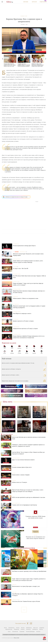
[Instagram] (31, 623)
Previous (2, 61)
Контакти (38, 631)
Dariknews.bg (29, 627)
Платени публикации (30, 631)
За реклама (22, 631)
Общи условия (16, 637)
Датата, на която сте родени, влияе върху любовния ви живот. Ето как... (18, 363)
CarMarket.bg (35, 629)
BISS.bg (41, 629)
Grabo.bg (22, 629)
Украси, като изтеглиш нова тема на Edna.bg (24, 548)
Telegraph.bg (16, 629)
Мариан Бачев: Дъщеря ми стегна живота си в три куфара (15, 380)
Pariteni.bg (28, 629)
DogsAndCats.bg (8, 629)
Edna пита (7, 401)
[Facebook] (27, 623)
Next (45, 61)
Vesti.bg (17, 627)
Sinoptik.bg (41, 627)
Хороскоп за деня (9, 343)
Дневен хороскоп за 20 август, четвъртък (11, 369)
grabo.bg (15, 266)
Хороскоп (34, 1)
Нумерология (43, 1)
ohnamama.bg (23, 251)
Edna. (9, 2)
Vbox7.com (35, 627)
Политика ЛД (15, 631)
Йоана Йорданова (9, 509)
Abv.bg (5, 627)
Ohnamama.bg (11, 627)
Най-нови (25, 1)
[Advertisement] (20, 214)
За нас (9, 631)
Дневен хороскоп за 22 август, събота (10, 375)
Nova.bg (22, 627)
